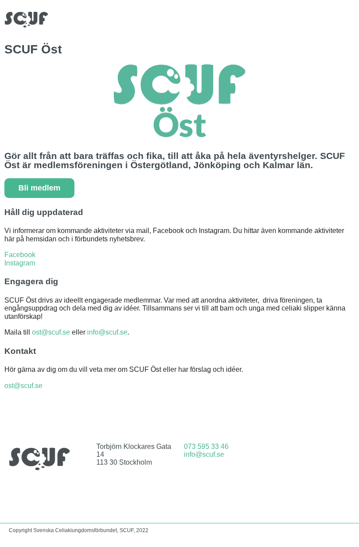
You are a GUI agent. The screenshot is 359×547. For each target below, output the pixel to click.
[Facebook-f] (299, 453)
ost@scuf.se (51, 332)
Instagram (19, 263)
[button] (348, 19)
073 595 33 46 (206, 446)
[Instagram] (322, 453)
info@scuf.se (107, 332)
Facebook (19, 254)
